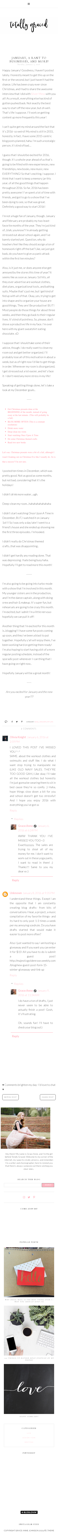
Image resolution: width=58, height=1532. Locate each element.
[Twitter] (28, 1197)
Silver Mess (38, 93)
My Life (50, 722)
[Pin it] (20, 721)
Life (29, 1433)
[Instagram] (24, 1197)
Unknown (16, 893)
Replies (18, 819)
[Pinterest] (34, 1197)
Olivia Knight (18, 737)
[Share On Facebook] (11, 721)
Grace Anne (25, 825)
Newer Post (10, 1097)
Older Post (48, 1097)
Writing (29, 1442)
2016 (37, 722)
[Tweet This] (15, 721)
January (43, 722)
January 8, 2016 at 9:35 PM (39, 893)
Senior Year (29, 1438)
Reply (13, 810)
